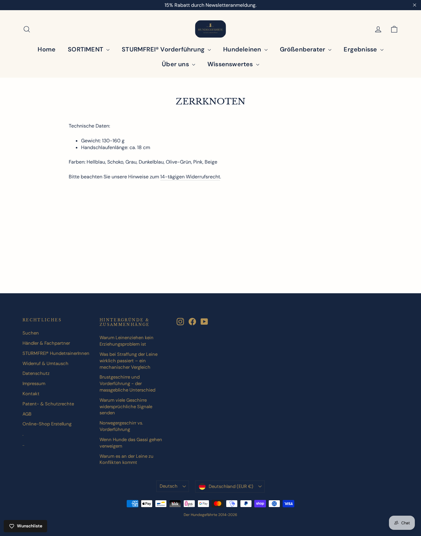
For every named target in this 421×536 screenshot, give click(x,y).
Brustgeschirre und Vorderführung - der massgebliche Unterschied (127, 383)
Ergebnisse (361, 49)
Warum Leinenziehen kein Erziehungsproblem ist (126, 341)
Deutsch (169, 486)
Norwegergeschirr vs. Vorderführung (121, 426)
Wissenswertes (231, 64)
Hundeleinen (243, 49)
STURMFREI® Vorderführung (164, 49)
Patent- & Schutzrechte (48, 404)
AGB (26, 414)
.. (23, 444)
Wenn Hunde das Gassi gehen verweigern (131, 443)
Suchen (30, 333)
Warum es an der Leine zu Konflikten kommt (126, 459)
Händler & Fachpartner (46, 343)
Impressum (33, 383)
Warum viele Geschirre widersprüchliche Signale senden (126, 406)
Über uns (176, 64)
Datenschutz (36, 373)
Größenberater (303, 49)
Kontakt (30, 394)
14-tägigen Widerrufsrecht (190, 176)
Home (46, 49)
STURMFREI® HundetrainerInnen (55, 353)
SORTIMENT (86, 49)
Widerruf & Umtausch (45, 363)
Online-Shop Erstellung (47, 424)
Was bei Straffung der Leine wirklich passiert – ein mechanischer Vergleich (128, 360)
